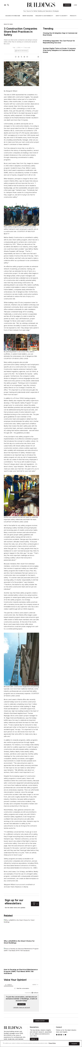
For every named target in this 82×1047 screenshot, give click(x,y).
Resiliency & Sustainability (44, 15)
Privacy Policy (52, 1043)
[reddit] (24, 57)
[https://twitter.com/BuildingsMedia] (63, 1034)
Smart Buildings (28, 15)
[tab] (8, 984)
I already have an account (21, 1007)
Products (73, 15)
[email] (27, 57)
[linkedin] (18, 57)
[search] (8, 5)
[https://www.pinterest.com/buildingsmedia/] (61, 1034)
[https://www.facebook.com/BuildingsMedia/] (57, 1034)
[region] (21, 988)
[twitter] (21, 57)
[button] (5, 5)
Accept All (74, 1043)
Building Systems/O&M (13, 15)
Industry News (8, 24)
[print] (38, 57)
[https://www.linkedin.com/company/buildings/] (59, 1034)
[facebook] (15, 57)
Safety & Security (61, 15)
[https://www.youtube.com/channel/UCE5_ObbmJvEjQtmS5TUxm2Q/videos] (65, 1034)
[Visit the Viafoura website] (34, 992)
